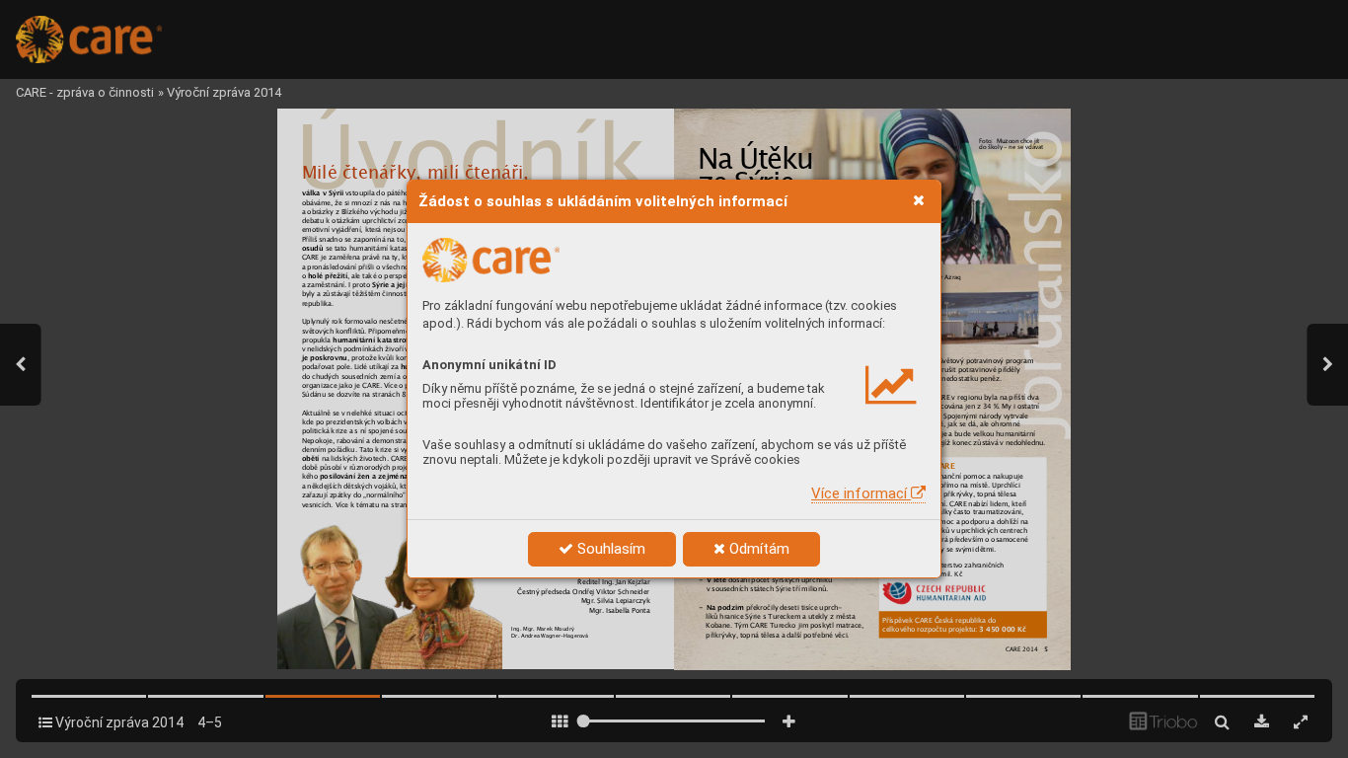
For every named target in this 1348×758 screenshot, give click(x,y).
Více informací (861, 493)
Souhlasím (609, 549)
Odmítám (757, 549)
